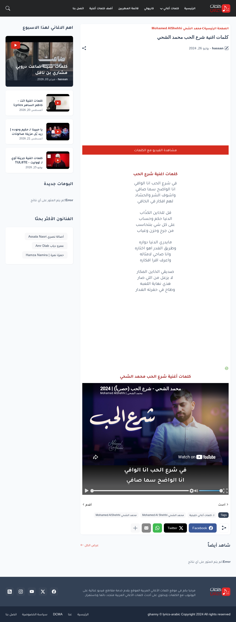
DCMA (57, 614)
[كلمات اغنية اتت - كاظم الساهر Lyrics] (57, 103)
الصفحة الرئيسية (216, 28)
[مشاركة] (86, 48)
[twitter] (43, 591)
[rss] (10, 591)
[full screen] (225, 490)
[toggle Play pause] (86, 490)
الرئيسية (189, 8)
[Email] (146, 528)
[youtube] (32, 591)
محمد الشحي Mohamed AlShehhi (176, 28)
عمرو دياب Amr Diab (49, 246)
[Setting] (191, 490)
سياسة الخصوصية (34, 614)
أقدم (89, 504)
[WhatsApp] (157, 528)
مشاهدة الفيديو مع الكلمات (155, 150)
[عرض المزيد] (135, 528)
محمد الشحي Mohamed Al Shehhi (163, 515)
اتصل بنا (78, 8)
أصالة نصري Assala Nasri (46, 236)
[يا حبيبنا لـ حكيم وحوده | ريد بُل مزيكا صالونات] (57, 131)
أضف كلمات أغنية (101, 8)
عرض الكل (92, 545)
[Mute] (196, 490)
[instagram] (21, 591)
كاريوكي (149, 8)
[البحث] (8, 8)
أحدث (221, 504)
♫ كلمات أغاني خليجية (202, 515)
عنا (70, 614)
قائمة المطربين (128, 8)
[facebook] (54, 591)
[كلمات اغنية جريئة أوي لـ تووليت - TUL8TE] (57, 160)
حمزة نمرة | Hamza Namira (45, 255)
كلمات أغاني (171, 8)
